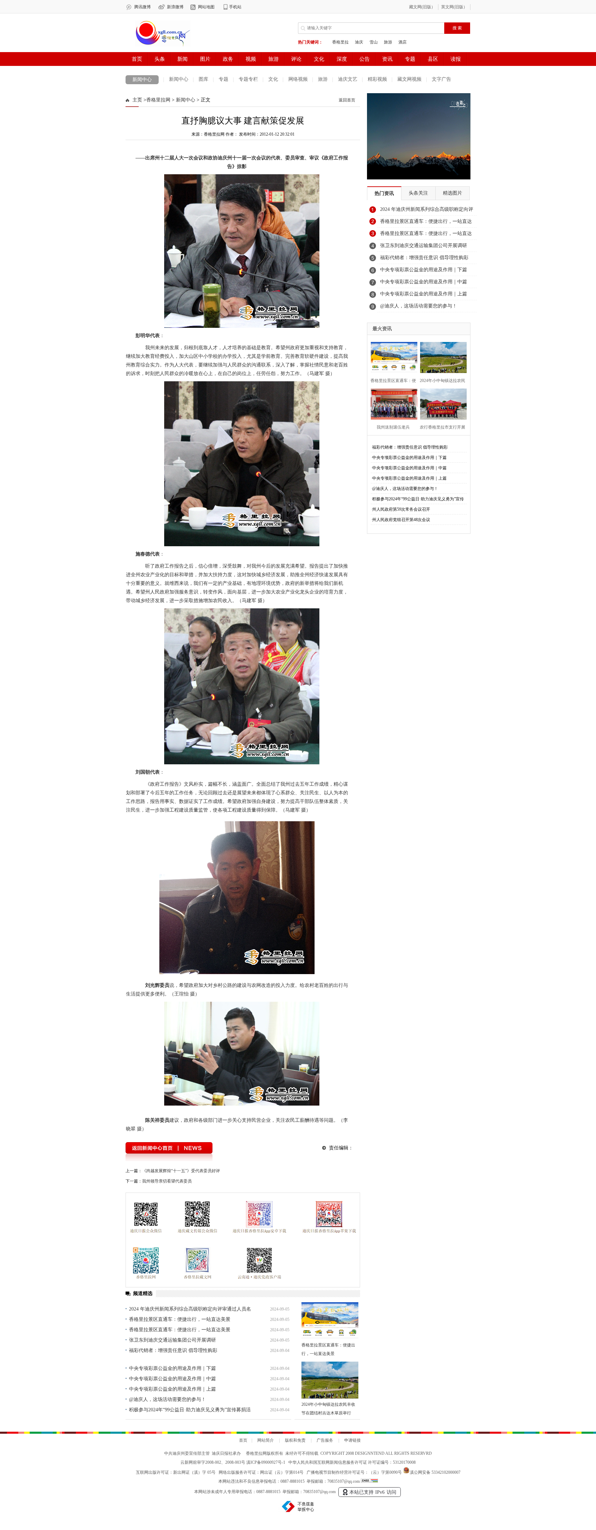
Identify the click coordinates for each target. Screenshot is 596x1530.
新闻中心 (142, 79)
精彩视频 (377, 79)
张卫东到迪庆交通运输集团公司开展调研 (172, 1340)
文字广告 (441, 79)
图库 (203, 79)
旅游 (323, 79)
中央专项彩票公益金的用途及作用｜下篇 (172, 1368)
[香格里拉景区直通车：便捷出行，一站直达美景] (329, 1320)
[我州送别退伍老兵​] (392, 403)
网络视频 (298, 79)
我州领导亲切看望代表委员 (167, 1181)
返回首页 (347, 100)
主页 (137, 99)
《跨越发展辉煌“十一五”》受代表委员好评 (181, 1170)
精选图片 (452, 193)
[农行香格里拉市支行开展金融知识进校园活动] (441, 403)
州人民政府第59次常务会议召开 (401, 509)
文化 (273, 79)
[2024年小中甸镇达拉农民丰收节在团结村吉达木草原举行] (329, 1380)
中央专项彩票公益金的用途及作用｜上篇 (172, 1389)
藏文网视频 (409, 79)
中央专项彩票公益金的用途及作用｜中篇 (172, 1378)
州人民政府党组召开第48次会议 (401, 519)
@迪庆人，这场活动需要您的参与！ (167, 1399)
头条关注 (418, 193)
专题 (223, 79)
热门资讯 (384, 193)
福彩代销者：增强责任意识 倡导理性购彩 (173, 1350)
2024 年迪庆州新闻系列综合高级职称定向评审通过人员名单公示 (426, 211)
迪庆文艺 (347, 79)
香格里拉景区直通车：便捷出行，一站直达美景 (179, 1319)
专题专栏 (248, 79)
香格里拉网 (158, 99)
